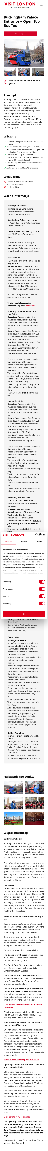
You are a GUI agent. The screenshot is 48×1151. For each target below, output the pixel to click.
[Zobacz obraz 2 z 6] (34, 788)
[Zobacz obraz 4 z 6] (34, 803)
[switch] (42, 589)
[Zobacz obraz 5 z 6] (13, 818)
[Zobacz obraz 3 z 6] (13, 803)
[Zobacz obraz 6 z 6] (34, 818)
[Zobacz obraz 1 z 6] (13, 788)
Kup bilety (19, 33)
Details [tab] (24, 541)
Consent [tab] (8, 541)
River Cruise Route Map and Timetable (21, 1059)
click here (30, 305)
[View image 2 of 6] (24, 72)
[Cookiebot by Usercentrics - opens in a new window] (35, 534)
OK (24, 614)
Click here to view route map (17, 1117)
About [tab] (39, 541)
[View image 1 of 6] (10, 72)
